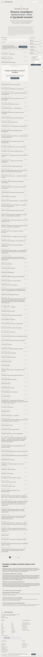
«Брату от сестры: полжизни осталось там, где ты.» (12, 210)
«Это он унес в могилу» (6, 344)
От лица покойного (6, 91)
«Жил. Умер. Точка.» (5, 383)
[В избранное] (26, 52)
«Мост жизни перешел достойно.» (9, 379)
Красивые (2, 633)
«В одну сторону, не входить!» (8, 319)
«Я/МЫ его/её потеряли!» (7, 473)
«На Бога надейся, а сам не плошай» (9, 392)
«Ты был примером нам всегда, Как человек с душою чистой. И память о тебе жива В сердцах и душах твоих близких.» (13, 550)
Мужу (12, 625)
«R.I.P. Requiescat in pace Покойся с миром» (11, 477)
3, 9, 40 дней (3, 643)
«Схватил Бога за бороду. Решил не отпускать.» (12, 315)
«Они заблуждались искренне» (8, 268)
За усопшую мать (24, 627)
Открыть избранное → (24, 48)
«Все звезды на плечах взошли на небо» (10, 429)
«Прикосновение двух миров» (8, 311)
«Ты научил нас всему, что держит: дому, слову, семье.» (14, 236)
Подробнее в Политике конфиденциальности (13, 655)
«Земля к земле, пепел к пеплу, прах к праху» (11, 327)
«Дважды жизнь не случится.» (8, 459)
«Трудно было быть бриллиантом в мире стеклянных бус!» (14, 455)
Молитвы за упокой (24, 626)
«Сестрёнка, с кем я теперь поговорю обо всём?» (12, 151)
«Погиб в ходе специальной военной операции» (12, 348)
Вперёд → (18, 557)
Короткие (5, 52)
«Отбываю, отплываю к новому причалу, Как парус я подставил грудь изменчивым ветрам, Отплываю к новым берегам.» (13, 511)
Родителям (2, 627)
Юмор (5, 279)
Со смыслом (13, 632)
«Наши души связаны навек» (7, 272)
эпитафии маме (31, 576)
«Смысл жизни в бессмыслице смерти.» (10, 104)
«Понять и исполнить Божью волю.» (9, 122)
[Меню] (41, 2)
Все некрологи (24, 643)
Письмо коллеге (24, 625)
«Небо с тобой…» (5, 535)
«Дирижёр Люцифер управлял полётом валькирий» (13, 276)
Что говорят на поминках (4, 649)
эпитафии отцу (36, 577)
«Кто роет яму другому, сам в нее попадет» (11, 280)
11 (15, 557)
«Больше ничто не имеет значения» (9, 284)
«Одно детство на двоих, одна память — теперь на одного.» (14, 200)
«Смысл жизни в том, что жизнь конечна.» (10, 84)
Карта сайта (40, 655)
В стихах (5, 355)
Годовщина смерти (3, 644)
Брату (5, 199)
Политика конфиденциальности (5, 655)
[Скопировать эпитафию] (24, 52)
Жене (4, 423)
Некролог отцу (24, 647)
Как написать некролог (25, 644)
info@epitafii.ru (3, 616)
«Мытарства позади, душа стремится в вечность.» (12, 375)
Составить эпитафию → (15, 78)
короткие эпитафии (14, 584)
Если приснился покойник (25, 630)
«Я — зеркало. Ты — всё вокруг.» (8, 306)
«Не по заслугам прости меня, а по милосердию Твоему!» (14, 336)
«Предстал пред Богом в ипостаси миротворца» (12, 433)
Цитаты (2, 630)
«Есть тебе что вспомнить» (7, 407)
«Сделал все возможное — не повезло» (10, 415)
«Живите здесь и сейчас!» (7, 58)
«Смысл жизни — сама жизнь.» (8, 54)
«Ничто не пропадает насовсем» (8, 357)
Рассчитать (35, 64)
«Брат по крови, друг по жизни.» (8, 196)
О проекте (2, 617)
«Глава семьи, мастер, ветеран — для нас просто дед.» (13, 240)
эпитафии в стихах (5, 586)
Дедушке (5, 134)
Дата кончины (33, 61)
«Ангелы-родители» (5, 396)
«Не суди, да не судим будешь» (8, 332)
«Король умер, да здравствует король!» (10, 294)
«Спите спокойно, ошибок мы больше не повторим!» (13, 340)
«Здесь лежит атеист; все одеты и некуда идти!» (12, 323)
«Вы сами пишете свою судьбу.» (8, 62)
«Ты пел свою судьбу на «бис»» (8, 486)
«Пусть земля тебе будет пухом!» (8, 482)
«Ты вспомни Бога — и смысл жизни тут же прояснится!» (14, 126)
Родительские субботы (4, 647)
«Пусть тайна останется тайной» (8, 353)
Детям (12, 626)
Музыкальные (3, 631)
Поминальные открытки (4, 650)
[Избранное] (38, 2)
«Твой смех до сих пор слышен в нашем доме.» (12, 166)
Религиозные (6, 124)
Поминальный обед (4, 648)
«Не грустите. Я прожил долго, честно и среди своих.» (13, 146)
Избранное (6, 617)
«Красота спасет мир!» (6, 361)
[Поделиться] (27, 52)
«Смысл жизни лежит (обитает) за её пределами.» (12, 88)
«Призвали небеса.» (5, 411)
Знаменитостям (6, 484)
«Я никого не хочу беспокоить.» (8, 469)
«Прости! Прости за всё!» (7, 425)
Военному (5, 297)
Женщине (5, 283)
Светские (5, 266)
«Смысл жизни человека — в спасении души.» (11, 108)
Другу (5, 330)
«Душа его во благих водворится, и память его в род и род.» (14, 451)
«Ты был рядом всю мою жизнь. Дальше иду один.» (12, 192)
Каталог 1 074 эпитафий (4, 635)
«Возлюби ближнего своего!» (7, 387)
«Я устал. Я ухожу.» (5, 365)
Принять (33, 654)
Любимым (12, 627)
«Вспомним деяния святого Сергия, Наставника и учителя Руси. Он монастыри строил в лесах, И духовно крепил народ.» (14, 258)
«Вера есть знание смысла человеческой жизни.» (12, 117)
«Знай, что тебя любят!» (6, 264)
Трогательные (13, 631)
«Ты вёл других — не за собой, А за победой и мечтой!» (13, 539)
